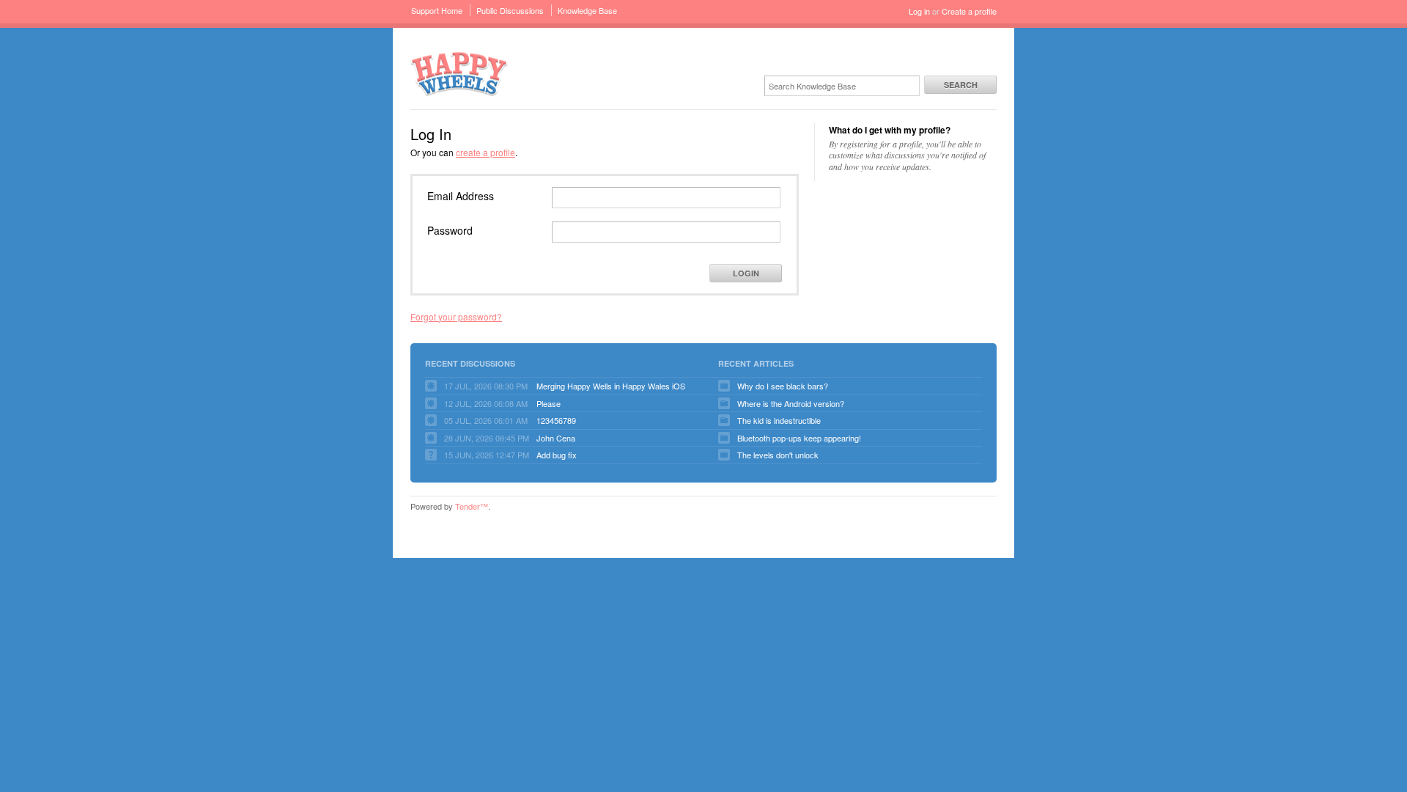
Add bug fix (556, 455)
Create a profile (969, 11)
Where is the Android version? (790, 403)
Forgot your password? (456, 316)
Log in (919, 11)
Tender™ (471, 506)
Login (746, 273)
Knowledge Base (587, 10)
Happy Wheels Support (459, 73)
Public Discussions (510, 10)
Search (961, 84)
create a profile (485, 152)
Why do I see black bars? (782, 386)
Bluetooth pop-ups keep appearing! (799, 438)
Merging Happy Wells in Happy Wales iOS (610, 386)
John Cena (555, 438)
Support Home (436, 10)
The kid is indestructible (779, 420)
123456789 (556, 420)
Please (548, 403)
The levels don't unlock (778, 455)
